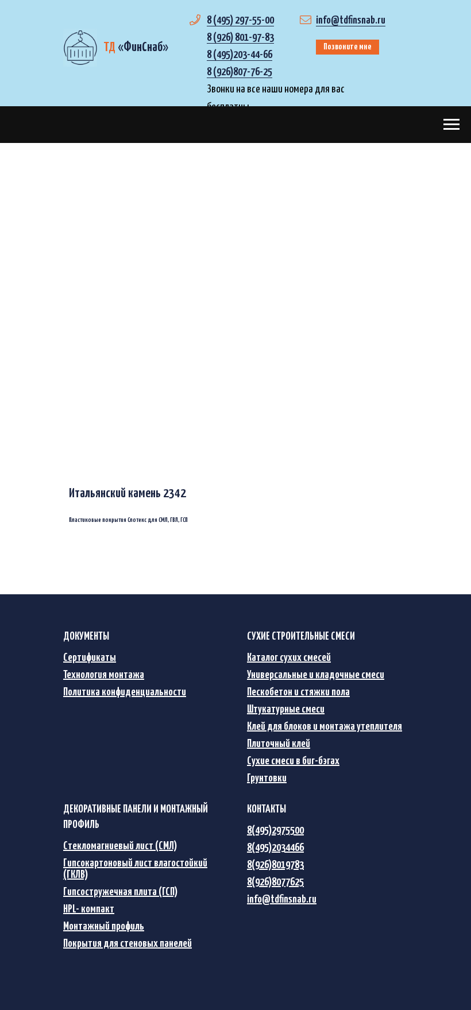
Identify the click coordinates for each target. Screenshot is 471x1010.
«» (135, 47)
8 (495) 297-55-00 (240, 20)
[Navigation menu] (451, 124)
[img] (80, 48)
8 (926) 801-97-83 (240, 37)
